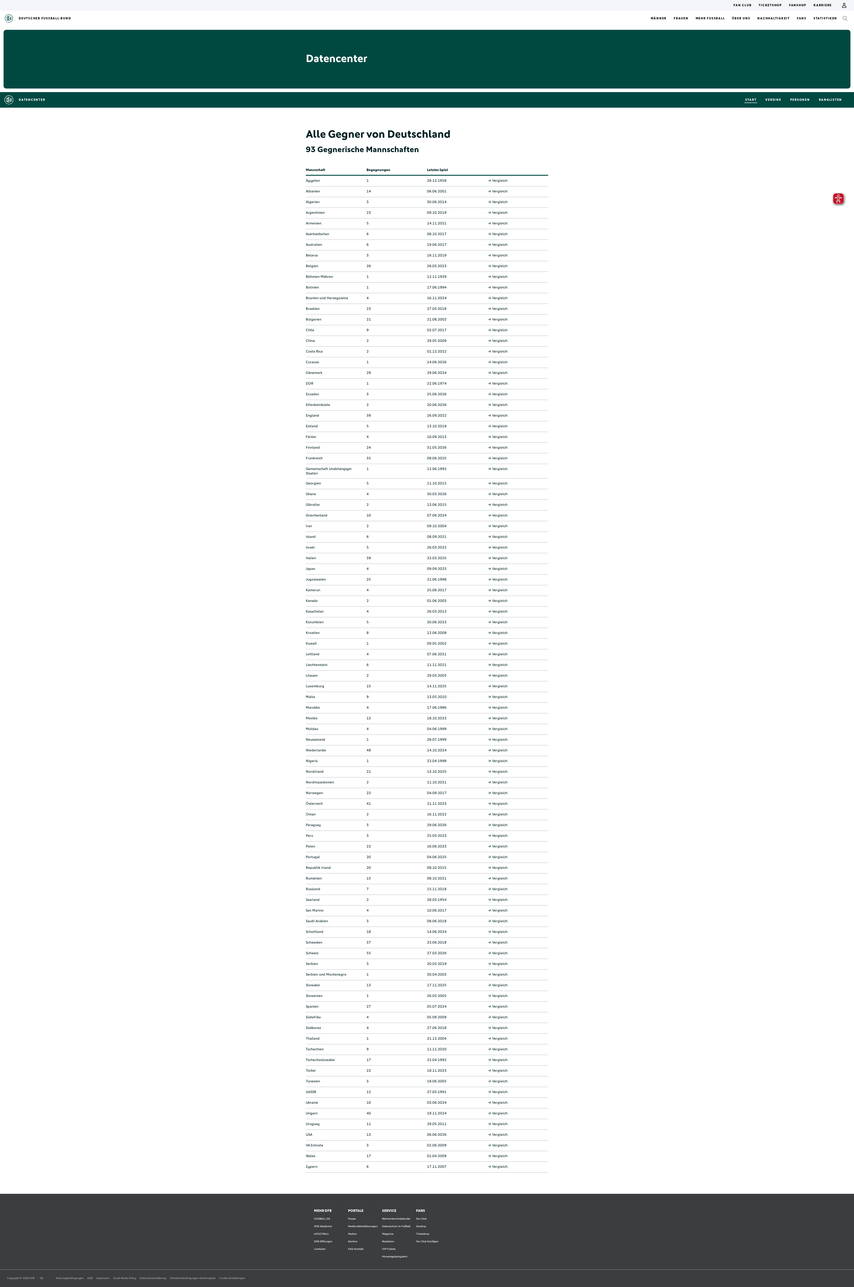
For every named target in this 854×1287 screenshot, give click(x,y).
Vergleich (500, 180)
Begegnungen (378, 170)
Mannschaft (315, 170)
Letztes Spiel (437, 170)
